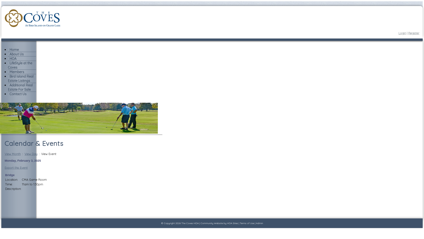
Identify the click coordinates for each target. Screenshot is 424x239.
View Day (31, 154)
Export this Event (16, 168)
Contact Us (18, 94)
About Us (17, 54)
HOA (13, 58)
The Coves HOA (190, 223)
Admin (259, 223)
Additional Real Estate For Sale (20, 87)
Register (413, 33)
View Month (13, 154)
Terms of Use (247, 223)
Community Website (212, 223)
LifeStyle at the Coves (20, 65)
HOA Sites (232, 223)
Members (17, 72)
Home (14, 49)
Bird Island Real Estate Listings (21, 78)
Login (402, 33)
